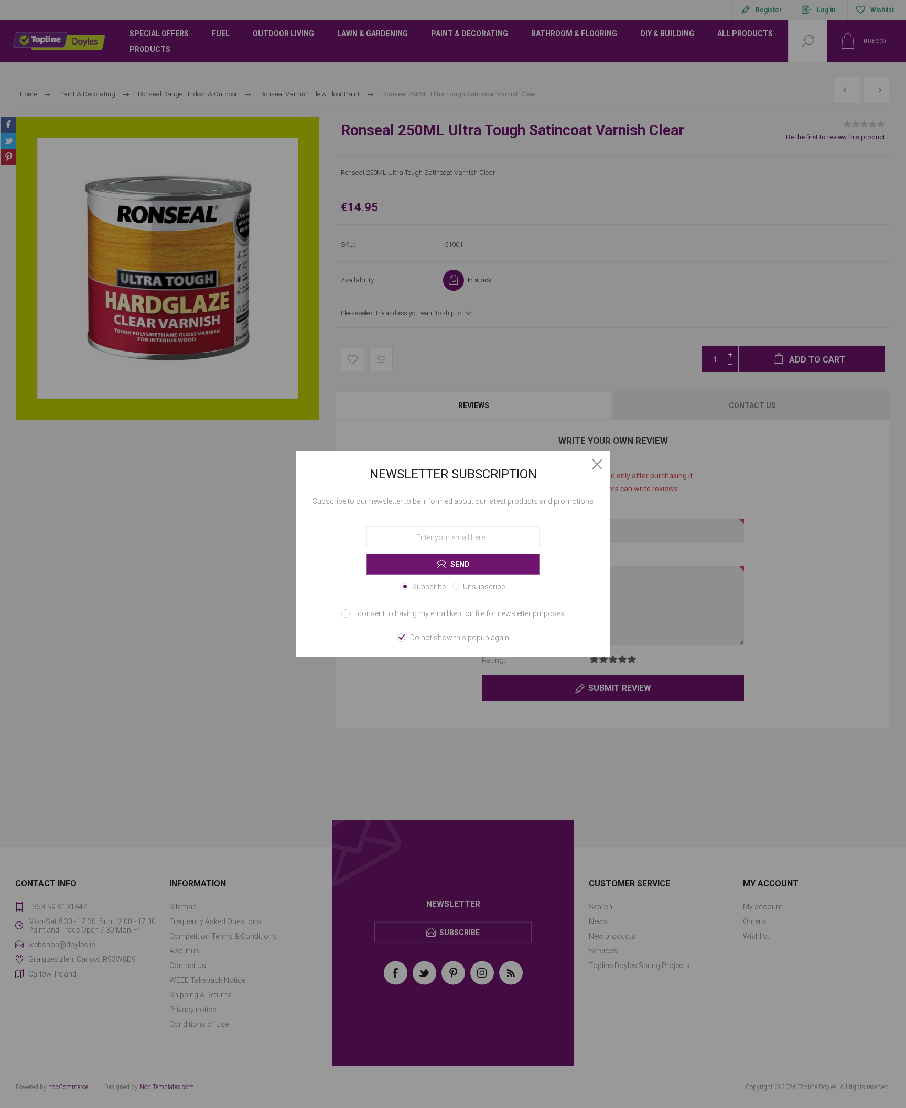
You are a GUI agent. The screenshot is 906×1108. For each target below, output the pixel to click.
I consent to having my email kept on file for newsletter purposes (459, 613)
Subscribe (429, 587)
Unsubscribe (484, 587)
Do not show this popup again (459, 637)
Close (597, 464)
